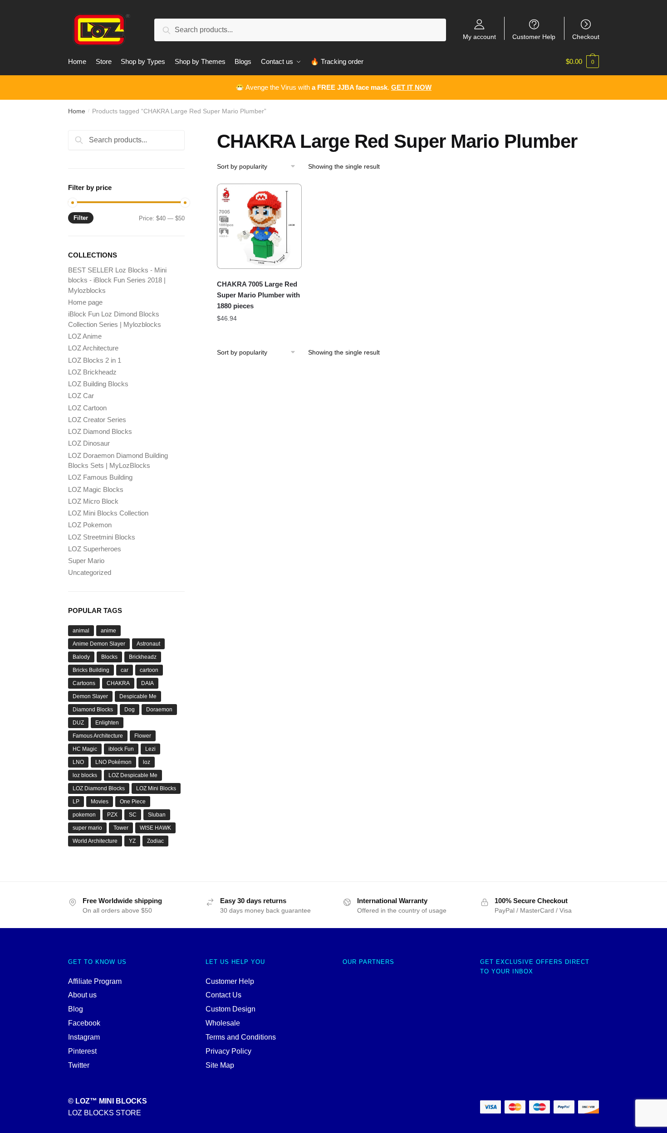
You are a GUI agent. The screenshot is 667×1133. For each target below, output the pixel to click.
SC (133, 815)
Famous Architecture (98, 736)
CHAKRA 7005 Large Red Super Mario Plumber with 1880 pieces (258, 295)
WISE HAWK (155, 828)
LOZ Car (81, 395)
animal (81, 630)
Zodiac (155, 841)
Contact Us (223, 995)
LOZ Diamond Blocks (100, 431)
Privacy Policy (228, 1051)
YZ (132, 841)
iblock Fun (121, 749)
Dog (129, 709)
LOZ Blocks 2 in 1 (94, 360)
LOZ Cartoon (87, 408)
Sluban (157, 815)
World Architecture (95, 841)
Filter (81, 217)
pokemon (84, 815)
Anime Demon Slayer (99, 644)
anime (108, 630)
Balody (81, 657)
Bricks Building (91, 670)
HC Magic (85, 749)
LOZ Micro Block (93, 501)
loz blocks (85, 775)
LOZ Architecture (93, 348)
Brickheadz (143, 657)
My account (479, 36)
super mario (87, 828)
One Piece (133, 801)
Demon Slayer (90, 696)
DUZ (78, 723)
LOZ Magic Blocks (95, 489)
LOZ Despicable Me (132, 775)
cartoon (149, 670)
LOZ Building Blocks (98, 384)
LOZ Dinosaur (89, 443)
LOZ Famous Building (100, 477)
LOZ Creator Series (97, 419)
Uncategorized (89, 572)
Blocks (109, 657)
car (124, 670)
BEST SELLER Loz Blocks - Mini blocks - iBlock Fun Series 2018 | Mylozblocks (117, 280)
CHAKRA (118, 683)
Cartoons (84, 683)
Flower (142, 736)
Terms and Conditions (241, 1037)
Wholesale (223, 1023)
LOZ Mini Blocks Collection (108, 513)
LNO (78, 762)
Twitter (78, 1065)
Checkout (585, 36)
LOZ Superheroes (94, 549)
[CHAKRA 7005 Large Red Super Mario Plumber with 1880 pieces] (259, 226)
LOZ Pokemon (90, 525)
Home (76, 111)
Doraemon (159, 709)
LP (76, 801)
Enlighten (107, 723)
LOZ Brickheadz (92, 372)
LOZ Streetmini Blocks (101, 537)
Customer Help (533, 36)
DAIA (147, 683)
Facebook (84, 1023)
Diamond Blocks (93, 709)
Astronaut (148, 644)
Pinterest (82, 1051)
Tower (120, 828)
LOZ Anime (85, 336)
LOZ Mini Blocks (156, 788)
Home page (85, 302)
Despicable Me (138, 696)
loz (146, 762)
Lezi (150, 749)
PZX (112, 815)
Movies (99, 801)
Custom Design (230, 1009)
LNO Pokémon (113, 762)
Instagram (84, 1037)
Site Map (220, 1065)
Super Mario (86, 560)
